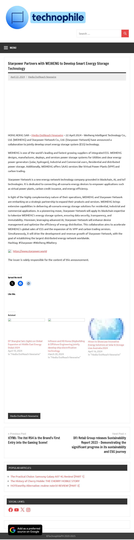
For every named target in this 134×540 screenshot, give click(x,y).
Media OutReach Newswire (42, 76)
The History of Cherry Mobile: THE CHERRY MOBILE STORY (45, 480)
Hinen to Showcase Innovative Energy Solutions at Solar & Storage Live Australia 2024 (106, 344)
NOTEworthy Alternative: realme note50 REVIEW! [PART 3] (45, 485)
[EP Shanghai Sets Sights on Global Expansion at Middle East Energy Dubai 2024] (26, 328)
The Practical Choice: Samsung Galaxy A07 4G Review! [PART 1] (47, 476)
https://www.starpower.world (30, 251)
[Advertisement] (67, 105)
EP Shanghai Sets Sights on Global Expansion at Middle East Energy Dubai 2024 (25, 344)
